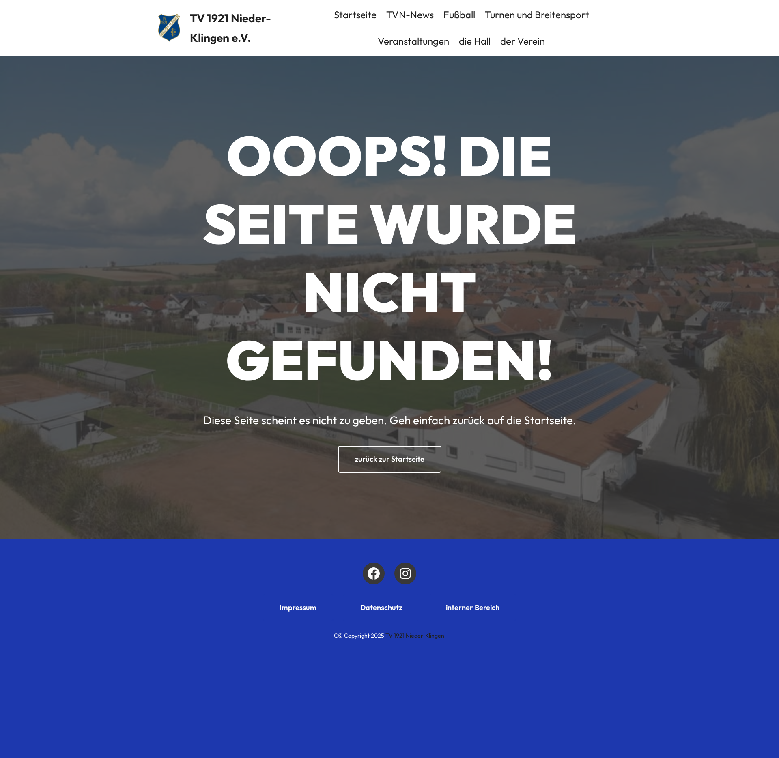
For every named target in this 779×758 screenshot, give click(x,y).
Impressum (298, 607)
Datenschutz (381, 607)
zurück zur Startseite (389, 459)
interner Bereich (472, 607)
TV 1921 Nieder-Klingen (414, 635)
